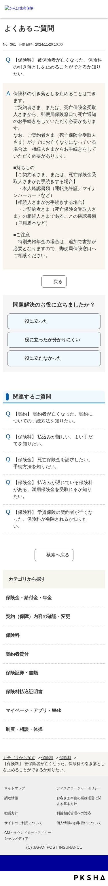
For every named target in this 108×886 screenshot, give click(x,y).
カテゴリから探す (19, 757)
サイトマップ (14, 788)
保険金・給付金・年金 (29, 597)
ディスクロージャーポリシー (78, 788)
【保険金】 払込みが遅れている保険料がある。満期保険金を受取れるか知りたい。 (53, 489)
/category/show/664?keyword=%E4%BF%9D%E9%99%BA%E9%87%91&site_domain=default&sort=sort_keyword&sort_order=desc (99, 729)
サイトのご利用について (23, 823)
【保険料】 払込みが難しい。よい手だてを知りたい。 (53, 440)
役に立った (36, 321)
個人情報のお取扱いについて (78, 823)
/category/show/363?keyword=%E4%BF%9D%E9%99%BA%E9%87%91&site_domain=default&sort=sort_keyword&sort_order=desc (99, 616)
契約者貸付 (17, 653)
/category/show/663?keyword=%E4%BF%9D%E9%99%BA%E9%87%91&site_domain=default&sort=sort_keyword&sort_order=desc (99, 673)
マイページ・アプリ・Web (34, 710)
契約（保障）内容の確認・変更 (38, 616)
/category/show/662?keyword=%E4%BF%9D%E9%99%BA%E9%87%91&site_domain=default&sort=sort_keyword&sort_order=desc (99, 654)
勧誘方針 (11, 813)
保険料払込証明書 (24, 691)
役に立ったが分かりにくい (52, 339)
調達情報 (11, 798)
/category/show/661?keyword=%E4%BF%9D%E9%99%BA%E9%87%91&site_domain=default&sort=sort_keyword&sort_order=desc (99, 635)
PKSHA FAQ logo (89, 877)
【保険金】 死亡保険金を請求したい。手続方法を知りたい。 (53, 463)
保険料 (13, 635)
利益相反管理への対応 (73, 813)
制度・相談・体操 (24, 729)
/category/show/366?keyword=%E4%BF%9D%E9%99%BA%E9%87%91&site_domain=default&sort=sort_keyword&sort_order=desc (99, 710)
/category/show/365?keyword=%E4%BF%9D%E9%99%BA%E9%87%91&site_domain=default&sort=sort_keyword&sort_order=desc (99, 691)
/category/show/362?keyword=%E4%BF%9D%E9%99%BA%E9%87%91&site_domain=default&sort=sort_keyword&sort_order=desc (99, 598)
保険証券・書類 (22, 672)
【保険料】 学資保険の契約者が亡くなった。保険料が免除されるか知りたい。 (53, 519)
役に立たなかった (43, 358)
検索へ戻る (57, 554)
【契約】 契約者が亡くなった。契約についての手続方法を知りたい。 (53, 417)
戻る (57, 281)
